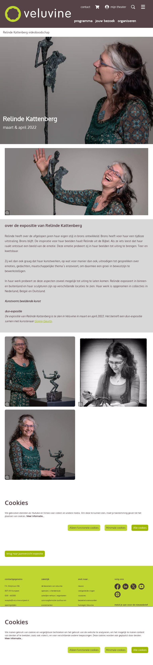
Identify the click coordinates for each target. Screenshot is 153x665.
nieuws (81, 586)
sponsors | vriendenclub (50, 590)
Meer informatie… (35, 516)
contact (85, 7)
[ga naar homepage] (38, 14)
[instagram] (118, 594)
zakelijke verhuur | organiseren (53, 595)
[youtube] (141, 586)
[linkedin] (125, 586)
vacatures (82, 595)
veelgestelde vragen (86, 590)
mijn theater (118, 7)
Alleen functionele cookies (84, 527)
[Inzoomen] (7, 212)
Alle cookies (140, 527)
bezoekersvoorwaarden (87, 600)
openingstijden (10, 605)
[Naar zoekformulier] (133, 7)
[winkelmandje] (97, 7)
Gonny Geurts (43, 321)
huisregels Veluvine (86, 605)
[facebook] (118, 586)
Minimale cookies (116, 527)
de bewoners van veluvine (51, 586)
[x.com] (133, 586)
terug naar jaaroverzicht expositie (24, 553)
